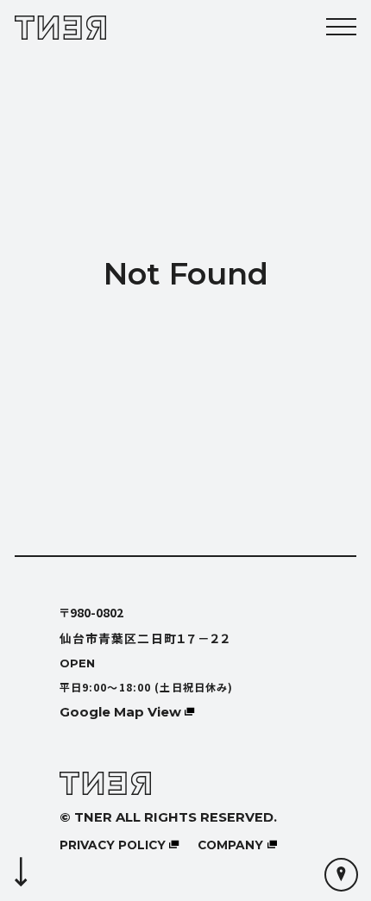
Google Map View (120, 712)
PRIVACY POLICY (113, 845)
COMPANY (230, 845)
